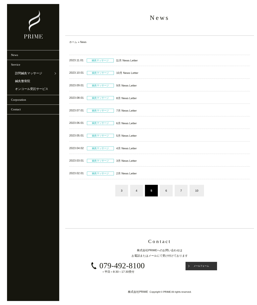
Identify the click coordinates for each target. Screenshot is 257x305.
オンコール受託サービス (31, 88)
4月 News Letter (126, 148)
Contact (16, 109)
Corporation (18, 99)
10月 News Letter (127, 72)
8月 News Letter (126, 98)
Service (15, 64)
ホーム (73, 42)
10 (196, 190)
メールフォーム (201, 266)
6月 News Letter (126, 123)
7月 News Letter (126, 110)
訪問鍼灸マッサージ (28, 73)
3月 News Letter (126, 160)
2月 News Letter (126, 173)
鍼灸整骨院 (22, 81)
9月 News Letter (126, 85)
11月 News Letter (127, 60)
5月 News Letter (126, 135)
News (14, 55)
